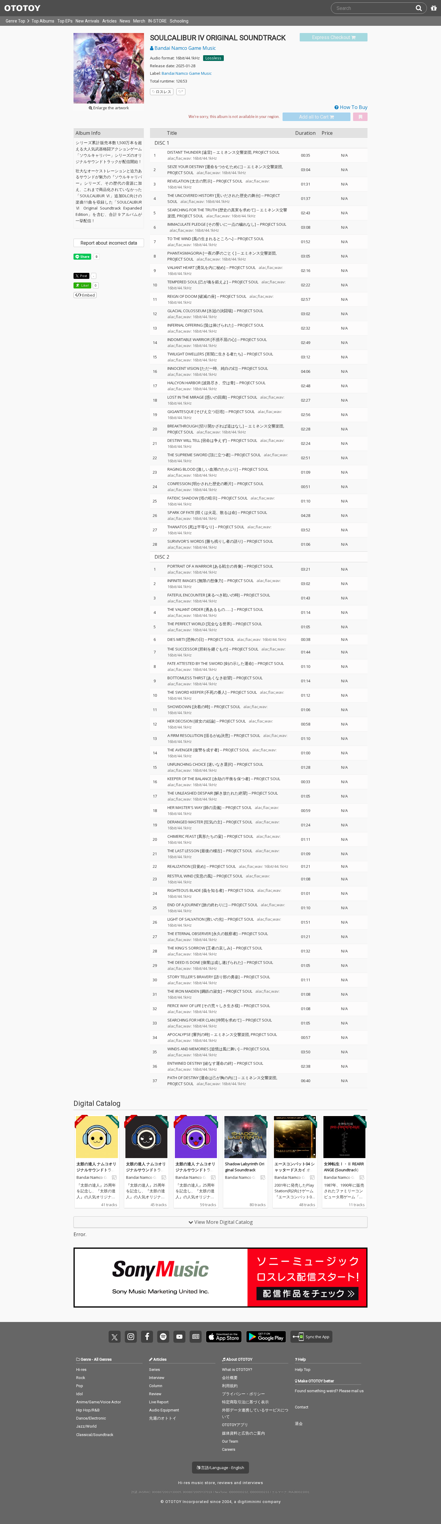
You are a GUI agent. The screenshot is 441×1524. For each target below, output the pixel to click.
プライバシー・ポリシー (243, 1394)
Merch (139, 21)
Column (155, 1386)
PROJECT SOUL (229, 181)
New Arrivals (87, 21)
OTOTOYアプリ (235, 1425)
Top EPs (65, 21)
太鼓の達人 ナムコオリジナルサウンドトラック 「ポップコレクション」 (96, 1172)
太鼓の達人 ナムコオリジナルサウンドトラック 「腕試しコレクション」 (195, 1172)
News (125, 21)
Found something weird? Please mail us (329, 1391)
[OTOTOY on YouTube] (179, 1337)
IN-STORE (157, 21)
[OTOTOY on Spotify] (163, 1337)
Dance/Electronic (91, 1418)
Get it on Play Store (266, 1337)
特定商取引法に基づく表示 (245, 1402)
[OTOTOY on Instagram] (131, 1337)
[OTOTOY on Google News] (196, 1337)
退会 (299, 1423)
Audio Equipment (164, 1410)
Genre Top (15, 21)
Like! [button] (84, 285)
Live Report (159, 1402)
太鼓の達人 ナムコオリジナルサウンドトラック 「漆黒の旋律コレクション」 (146, 1172)
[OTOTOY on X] (115, 1337)
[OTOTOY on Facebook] (147, 1337)
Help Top (302, 1369)
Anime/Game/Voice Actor (98, 1402)
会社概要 (230, 1377)
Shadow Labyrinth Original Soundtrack (244, 1166)
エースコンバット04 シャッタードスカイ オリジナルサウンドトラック (294, 1172)
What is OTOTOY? (237, 1369)
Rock (80, 1377)
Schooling (179, 21)
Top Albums (43, 21)
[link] (334, 37)
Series (154, 1369)
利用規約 (230, 1386)
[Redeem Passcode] (432, 8)
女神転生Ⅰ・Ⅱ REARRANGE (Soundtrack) (344, 1166)
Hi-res (81, 1369)
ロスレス (163, 91)
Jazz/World (86, 1426)
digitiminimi (249, 1501)
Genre (86, 1359)
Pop (79, 1386)
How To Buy (353, 107)
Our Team (230, 1441)
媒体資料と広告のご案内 (243, 1433)
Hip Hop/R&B (88, 1410)
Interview (156, 1377)
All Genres (103, 1359)
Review (155, 1394)
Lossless (213, 58)
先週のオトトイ (162, 1418)
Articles (109, 21)
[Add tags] (180, 91)
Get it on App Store (224, 1337)
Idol (79, 1394)
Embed (88, 295)
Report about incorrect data (108, 243)
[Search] (421, 8)
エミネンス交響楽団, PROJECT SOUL (247, 152)
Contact (301, 1407)
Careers (228, 1449)
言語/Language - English (222, 1467)
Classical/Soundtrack (94, 1434)
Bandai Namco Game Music (184, 48)
